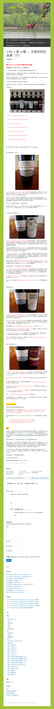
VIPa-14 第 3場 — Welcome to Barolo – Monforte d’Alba (10, 473)
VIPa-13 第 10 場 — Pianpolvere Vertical (14, 592)
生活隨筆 (9, 623)
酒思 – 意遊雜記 (11, 672)
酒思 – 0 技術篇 (11, 644)
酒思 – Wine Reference (12, 668)
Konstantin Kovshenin (32, 702)
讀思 (8, 627)
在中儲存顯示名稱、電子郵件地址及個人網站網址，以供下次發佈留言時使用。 (23, 556)
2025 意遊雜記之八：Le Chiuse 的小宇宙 (14, 590)
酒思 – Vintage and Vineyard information (16, 664)
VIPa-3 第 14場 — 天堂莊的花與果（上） (15, 478)
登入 (7, 689)
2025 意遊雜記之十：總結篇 (12, 580)
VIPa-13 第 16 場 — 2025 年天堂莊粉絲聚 (37, 472)
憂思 (8, 635)
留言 (7, 526)
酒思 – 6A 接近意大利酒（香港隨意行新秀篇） (17, 658)
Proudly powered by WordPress (12, 702)
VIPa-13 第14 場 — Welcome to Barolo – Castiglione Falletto (18, 584)
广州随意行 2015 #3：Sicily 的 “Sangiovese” (40, 478)
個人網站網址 (9, 550)
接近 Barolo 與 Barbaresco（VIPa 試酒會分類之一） (17, 42)
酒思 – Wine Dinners (12, 666)
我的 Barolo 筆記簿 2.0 (14, 40)
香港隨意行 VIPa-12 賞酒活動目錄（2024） (38, 42)
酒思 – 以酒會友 (11, 670)
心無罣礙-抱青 (9, 59)
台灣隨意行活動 (26, 45)
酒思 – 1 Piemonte (11, 646)
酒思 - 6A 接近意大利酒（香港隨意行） (19, 463)
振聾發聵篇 (10, 637)
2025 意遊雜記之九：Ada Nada (12, 582)
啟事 (7, 615)
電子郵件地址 (9, 546)
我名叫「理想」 (11, 619)
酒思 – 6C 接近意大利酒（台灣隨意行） (16, 662)
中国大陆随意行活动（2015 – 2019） (13, 45)
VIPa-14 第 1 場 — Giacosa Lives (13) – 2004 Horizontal (24, 473)
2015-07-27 (14, 59)
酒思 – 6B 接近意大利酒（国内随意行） (16, 660)
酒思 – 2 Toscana (11, 648)
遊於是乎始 (10, 629)
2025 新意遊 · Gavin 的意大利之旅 (13, 586)
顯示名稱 (8, 541)
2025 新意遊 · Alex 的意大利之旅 (13, 588)
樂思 (8, 621)
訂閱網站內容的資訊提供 (11, 691)
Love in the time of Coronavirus (14, 641)
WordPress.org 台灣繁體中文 (12, 695)
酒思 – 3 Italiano (11, 650)
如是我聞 (9, 633)
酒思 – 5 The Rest (11, 654)
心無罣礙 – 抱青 (14, 7)
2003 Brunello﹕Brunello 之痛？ (25, 434)
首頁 (7, 40)
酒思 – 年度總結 (11, 674)
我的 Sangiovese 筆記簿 (25, 40)
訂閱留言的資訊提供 (10, 693)
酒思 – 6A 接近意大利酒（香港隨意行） (16, 656)
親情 (8, 625)
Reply (11, 502)
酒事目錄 (9, 643)
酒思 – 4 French (11, 652)
